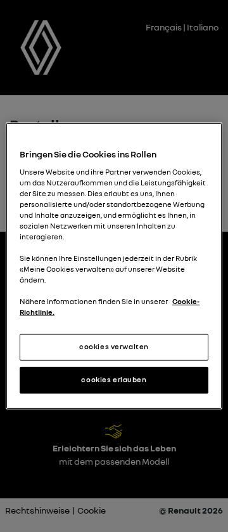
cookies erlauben (113, 379)
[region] (114, 266)
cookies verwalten (114, 346)
